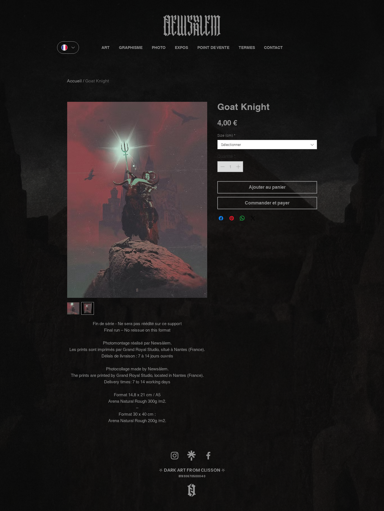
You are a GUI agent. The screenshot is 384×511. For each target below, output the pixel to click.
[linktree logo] (191, 456)
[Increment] (239, 166)
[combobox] (267, 144)
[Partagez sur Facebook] (221, 218)
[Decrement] (222, 166)
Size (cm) (226, 135)
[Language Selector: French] (68, 47)
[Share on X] (253, 218)
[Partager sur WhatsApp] (242, 218)
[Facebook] (208, 456)
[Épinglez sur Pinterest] (231, 218)
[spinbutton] (230, 166)
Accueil (74, 81)
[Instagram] (175, 456)
